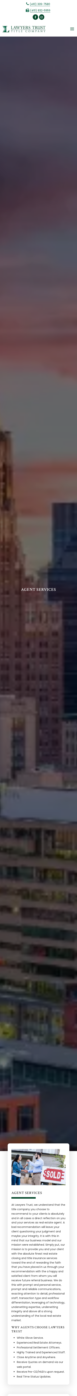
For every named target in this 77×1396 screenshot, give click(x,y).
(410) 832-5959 (40, 10)
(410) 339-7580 (40, 4)
